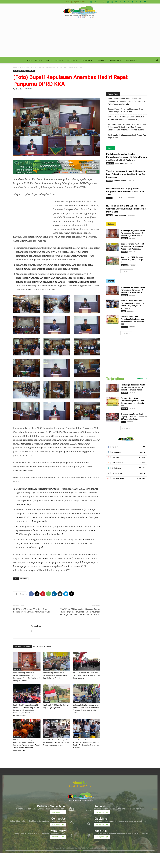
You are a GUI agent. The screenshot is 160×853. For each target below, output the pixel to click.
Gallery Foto (30, 71)
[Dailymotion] (91, 2)
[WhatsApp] (48, 593)
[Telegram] (65, 593)
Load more (126, 271)
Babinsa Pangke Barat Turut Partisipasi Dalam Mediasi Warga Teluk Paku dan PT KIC (55, 675)
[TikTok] (128, 2)
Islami (101, 60)
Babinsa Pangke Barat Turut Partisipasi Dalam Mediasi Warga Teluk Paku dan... (132, 246)
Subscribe (141, 478)
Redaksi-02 (119, 163)
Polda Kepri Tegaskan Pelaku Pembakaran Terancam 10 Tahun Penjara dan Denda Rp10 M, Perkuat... (126, 157)
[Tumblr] (132, 2)
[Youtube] (145, 2)
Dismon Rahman (120, 180)
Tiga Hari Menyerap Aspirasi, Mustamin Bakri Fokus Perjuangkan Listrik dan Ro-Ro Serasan (126, 174)
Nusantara (72, 60)
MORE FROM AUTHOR (42, 647)
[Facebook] (95, 2)
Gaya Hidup (114, 60)
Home (29, 60)
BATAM (111, 281)
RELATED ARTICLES (22, 647)
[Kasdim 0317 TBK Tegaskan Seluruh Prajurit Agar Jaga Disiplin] (56, 693)
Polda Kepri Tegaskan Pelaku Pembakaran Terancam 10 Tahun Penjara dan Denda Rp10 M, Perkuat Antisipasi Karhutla (127, 101)
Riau (48, 60)
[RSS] (120, 2)
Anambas (29, 67)
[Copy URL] (71, 593)
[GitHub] (104, 2)
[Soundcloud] (124, 2)
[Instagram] (108, 2)
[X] (136, 2)
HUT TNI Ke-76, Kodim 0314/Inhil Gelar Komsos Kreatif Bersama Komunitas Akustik (32, 610)
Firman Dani (19, 89)
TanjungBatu (115, 378)
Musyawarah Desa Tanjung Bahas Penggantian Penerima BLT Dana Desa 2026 (125, 191)
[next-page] (18, 755)
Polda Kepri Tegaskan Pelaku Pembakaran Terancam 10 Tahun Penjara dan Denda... (133, 233)
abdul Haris (23, 578)
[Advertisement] (80, 38)
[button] (157, 60)
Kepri (37, 60)
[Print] (60, 593)
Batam (76, 736)
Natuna (111, 148)
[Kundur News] (80, 12)
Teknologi (87, 60)
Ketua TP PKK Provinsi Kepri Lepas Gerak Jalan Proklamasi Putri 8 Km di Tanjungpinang (86, 675)
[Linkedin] (112, 2)
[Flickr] (99, 2)
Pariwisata (130, 60)
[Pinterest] (116, 2)
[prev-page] (14, 755)
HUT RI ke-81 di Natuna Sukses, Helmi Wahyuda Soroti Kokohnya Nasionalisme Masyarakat (126, 208)
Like (143, 447)
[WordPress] (141, 2)
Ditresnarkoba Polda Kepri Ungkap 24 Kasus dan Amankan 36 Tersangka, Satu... (134, 416)
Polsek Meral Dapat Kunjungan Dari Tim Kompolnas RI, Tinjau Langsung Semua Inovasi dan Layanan (56, 742)
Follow (142, 452)
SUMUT (58, 60)
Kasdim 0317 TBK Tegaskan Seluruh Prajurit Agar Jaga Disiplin (127, 136)
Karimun (46, 669)
